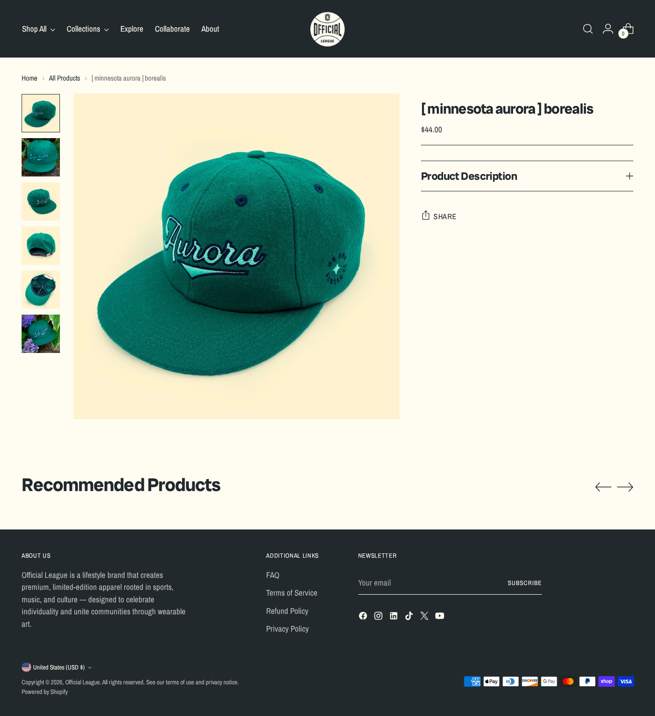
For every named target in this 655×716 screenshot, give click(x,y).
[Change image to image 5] (41, 289)
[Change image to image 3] (41, 201)
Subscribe (525, 582)
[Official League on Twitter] (425, 617)
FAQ (273, 574)
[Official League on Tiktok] (410, 617)
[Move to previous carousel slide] (603, 487)
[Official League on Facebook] (364, 617)
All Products (64, 78)
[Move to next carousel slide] (625, 487)
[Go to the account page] (608, 28)
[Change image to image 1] (41, 113)
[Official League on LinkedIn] (394, 617)
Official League (82, 682)
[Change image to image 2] (41, 157)
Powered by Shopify (45, 691)
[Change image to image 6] (41, 334)
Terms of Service (291, 592)
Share (445, 216)
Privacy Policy (287, 628)
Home (29, 78)
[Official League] (327, 29)
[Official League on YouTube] (440, 617)
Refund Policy (287, 610)
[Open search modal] (587, 28)
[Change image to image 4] (41, 245)
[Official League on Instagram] (379, 617)
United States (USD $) (59, 667)
